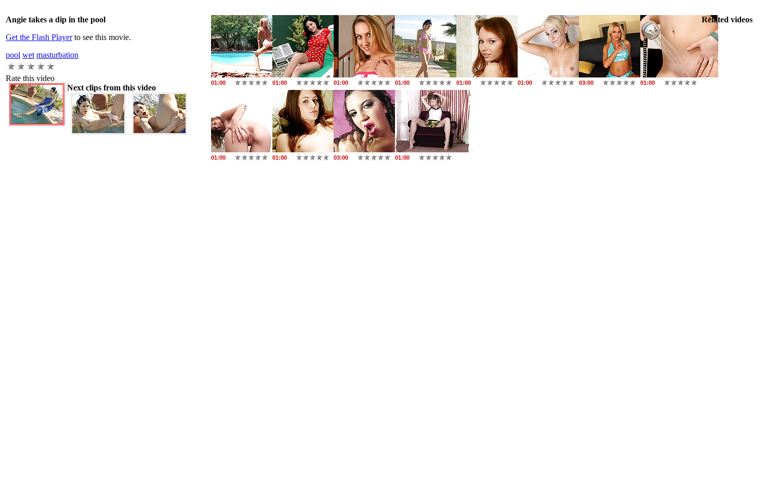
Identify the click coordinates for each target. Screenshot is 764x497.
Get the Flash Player (39, 37)
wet (28, 54)
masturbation (57, 54)
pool (13, 54)
